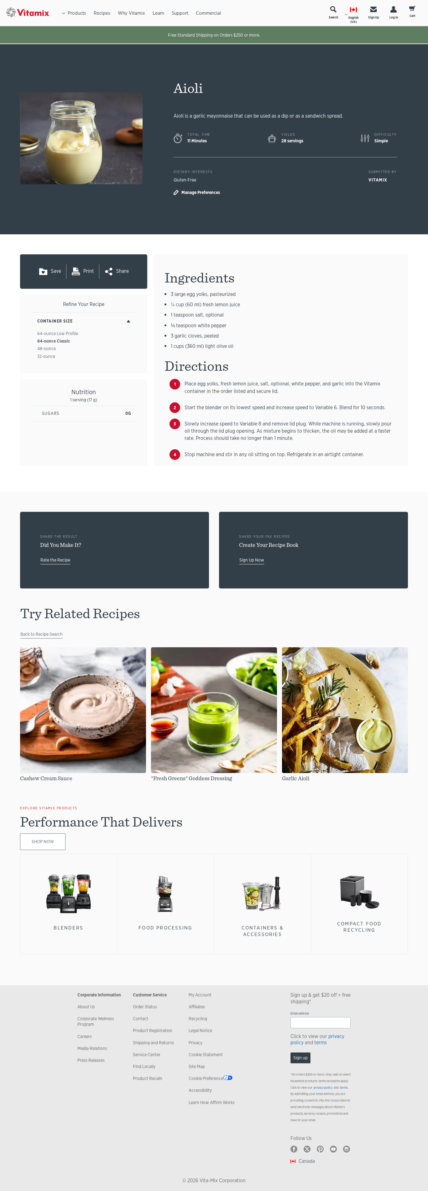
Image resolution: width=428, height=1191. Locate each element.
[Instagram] (346, 1149)
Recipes (102, 13)
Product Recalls (147, 1078)
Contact (140, 1018)
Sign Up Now (251, 560)
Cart (412, 16)
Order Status (145, 1007)
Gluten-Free (185, 180)
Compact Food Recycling (359, 926)
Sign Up (373, 17)
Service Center (146, 1054)
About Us (86, 1007)
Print (88, 271)
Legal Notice (200, 1030)
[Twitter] (307, 1149)
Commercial (208, 13)
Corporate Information (99, 995)
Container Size (55, 321)
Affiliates (197, 1007)
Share (122, 271)
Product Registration (152, 1030)
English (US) (353, 20)
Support (180, 13)
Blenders (68, 927)
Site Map (197, 1066)
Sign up (300, 1058)
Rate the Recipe (55, 560)
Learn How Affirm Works (212, 1102)
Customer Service (150, 995)
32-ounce (46, 356)
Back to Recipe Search (41, 634)
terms (320, 1042)
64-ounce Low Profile (57, 333)
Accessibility (200, 1090)
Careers (84, 1036)
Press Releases (91, 1060)
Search (333, 17)
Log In (393, 17)
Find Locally (144, 1066)
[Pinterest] (320, 1149)
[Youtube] (333, 1149)
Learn (158, 13)
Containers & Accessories (263, 930)
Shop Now (43, 841)
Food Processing (165, 927)
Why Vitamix (131, 13)
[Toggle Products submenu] (63, 13)
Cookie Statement (206, 1054)
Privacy (195, 1043)
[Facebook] (293, 1149)
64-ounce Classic (53, 341)
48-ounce (46, 348)
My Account (200, 995)
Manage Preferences (200, 192)
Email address (299, 1013)
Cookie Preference (206, 1078)
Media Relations (92, 1048)
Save (56, 271)
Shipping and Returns (153, 1043)
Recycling (198, 1018)
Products (77, 13)
